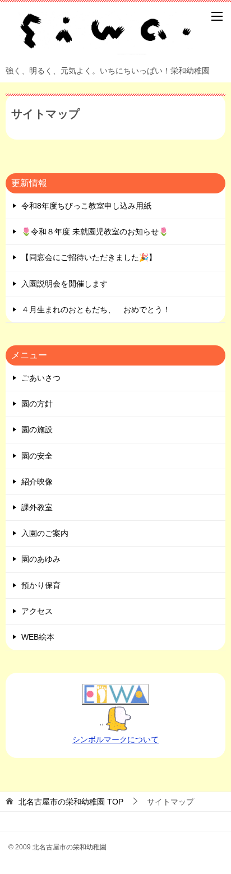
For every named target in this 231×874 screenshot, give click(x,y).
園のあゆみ (41, 558)
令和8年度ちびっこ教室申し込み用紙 (86, 205)
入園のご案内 (44, 533)
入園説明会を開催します (64, 283)
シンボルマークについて (115, 739)
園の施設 (37, 429)
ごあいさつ (41, 377)
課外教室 (37, 507)
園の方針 (37, 403)
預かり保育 (41, 585)
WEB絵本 (37, 636)
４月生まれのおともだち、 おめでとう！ (95, 309)
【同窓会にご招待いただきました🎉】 (88, 257)
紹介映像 (37, 481)
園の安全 (37, 455)
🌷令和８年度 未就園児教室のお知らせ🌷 (94, 231)
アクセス (37, 611)
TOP (71, 801)
